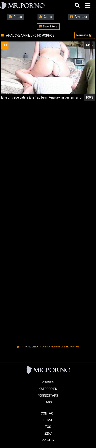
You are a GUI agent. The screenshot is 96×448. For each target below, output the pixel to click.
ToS (48, 427)
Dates (17, 17)
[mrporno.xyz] (22, 5)
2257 (48, 433)
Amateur (80, 17)
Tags (48, 402)
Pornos (48, 382)
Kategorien (31, 346)
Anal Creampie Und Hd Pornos (60, 346)
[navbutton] (88, 5)
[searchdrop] (78, 5)
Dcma (48, 420)
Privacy (48, 440)
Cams (47, 17)
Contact (48, 413)
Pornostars (48, 395)
